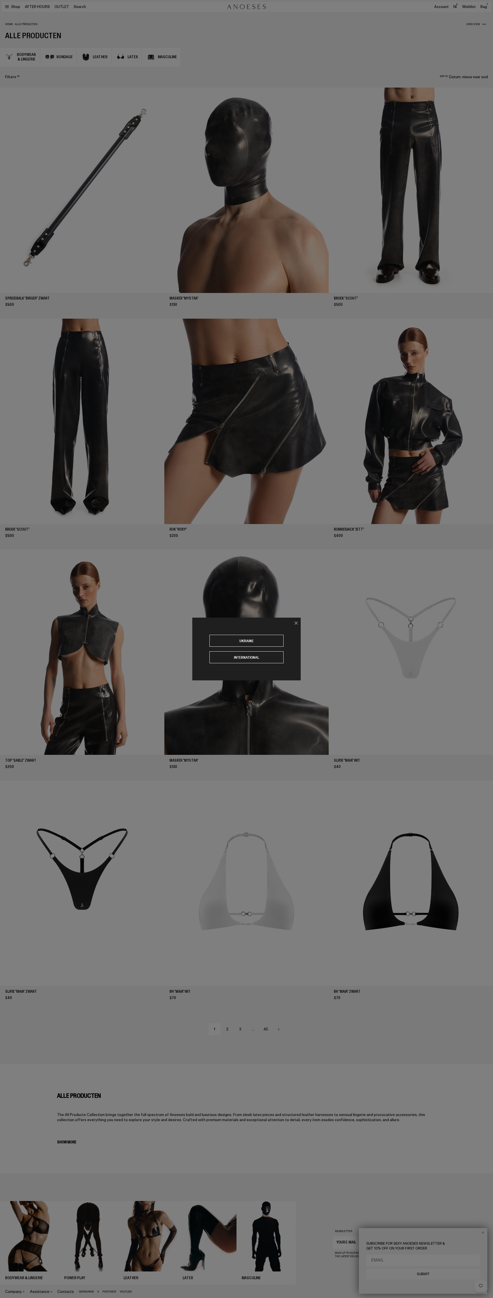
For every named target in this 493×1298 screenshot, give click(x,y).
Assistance (39, 1291)
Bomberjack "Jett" (349, 529)
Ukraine (246, 641)
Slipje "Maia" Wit (347, 760)
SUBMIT (423, 1274)
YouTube (126, 1291)
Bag (484, 7)
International (246, 657)
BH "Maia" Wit (180, 991)
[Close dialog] (483, 1232)
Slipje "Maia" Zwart (21, 991)
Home (9, 24)
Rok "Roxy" (178, 529)
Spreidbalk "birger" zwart (27, 298)
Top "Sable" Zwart (20, 760)
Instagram (86, 1291)
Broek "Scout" (346, 298)
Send (448, 1242)
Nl (455, 6)
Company (13, 1291)
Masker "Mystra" (183, 298)
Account (441, 7)
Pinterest (109, 1291)
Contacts (65, 1291)
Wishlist (469, 7)
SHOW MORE (66, 1142)
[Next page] (279, 1029)
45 (266, 1029)
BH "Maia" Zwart (347, 991)
